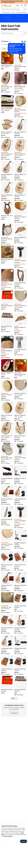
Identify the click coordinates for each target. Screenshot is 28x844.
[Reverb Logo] (7, 5)
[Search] (25, 9)
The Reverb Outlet (6, 12)
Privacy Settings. (8, 836)
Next (13, 698)
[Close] (23, 44)
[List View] (25, 42)
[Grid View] (22, 42)
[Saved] (22, 5)
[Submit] (25, 33)
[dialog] (14, 834)
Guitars (13, 12)
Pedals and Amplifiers (21, 12)
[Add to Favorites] (10, 41)
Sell (17, 5)
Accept (23, 841)
